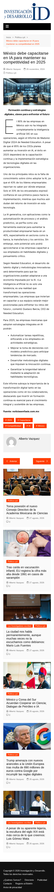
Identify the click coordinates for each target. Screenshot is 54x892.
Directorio (29, 880)
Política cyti (11, 73)
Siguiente (40, 461)
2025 (9, 420)
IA (29, 426)
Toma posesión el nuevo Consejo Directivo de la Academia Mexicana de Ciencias (27, 510)
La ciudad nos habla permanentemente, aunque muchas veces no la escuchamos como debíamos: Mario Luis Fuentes (25, 638)
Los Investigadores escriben (19, 626)
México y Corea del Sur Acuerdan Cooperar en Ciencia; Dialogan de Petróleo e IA (26, 703)
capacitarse (25, 420)
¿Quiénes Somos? (12, 880)
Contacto (7, 883)
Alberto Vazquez (13, 69)
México (41, 426)
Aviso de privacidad (12, 887)
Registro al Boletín (24, 883)
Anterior (13, 461)
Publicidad (42, 880)
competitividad (14, 426)
